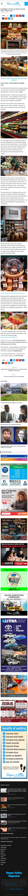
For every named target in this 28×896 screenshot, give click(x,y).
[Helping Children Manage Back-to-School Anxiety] (4, 816)
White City (3, 860)
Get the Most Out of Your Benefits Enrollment (11, 424)
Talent (2, 864)
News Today (3, 849)
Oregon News (3, 847)
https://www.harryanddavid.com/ (9, 337)
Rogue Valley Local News (6, 845)
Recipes (2, 856)
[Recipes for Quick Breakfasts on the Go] (4, 799)
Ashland (2, 853)
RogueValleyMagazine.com (10, 884)
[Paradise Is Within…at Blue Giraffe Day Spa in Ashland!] (4, 829)
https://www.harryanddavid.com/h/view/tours (13, 293)
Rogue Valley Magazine (14, 875)
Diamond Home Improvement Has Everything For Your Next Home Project (17, 822)
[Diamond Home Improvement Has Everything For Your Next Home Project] (4, 823)
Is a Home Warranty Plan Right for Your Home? (11, 402)
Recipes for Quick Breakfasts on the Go (16, 798)
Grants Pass (3, 855)
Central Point (3, 858)
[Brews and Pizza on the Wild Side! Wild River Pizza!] (4, 806)
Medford (2, 851)
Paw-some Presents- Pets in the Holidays (14, 376)
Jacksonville (3, 862)
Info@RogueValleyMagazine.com (16, 889)
